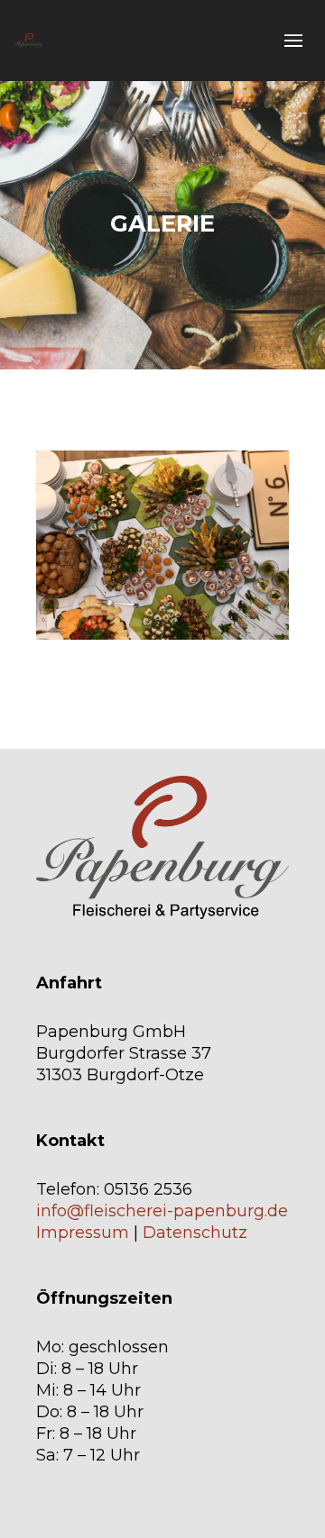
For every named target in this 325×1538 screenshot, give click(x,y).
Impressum (82, 1232)
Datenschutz (195, 1232)
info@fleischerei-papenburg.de (162, 1211)
